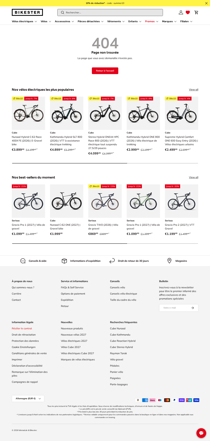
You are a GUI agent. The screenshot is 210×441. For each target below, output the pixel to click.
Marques (167, 21)
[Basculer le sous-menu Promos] (157, 21)
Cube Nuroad (117, 328)
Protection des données (25, 340)
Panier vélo (116, 371)
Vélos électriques (22, 21)
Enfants (133, 21)
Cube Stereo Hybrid (121, 347)
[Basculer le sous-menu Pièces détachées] (102, 21)
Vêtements (114, 21)
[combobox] (110, 12)
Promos (150, 21)
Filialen (184, 21)
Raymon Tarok (118, 353)
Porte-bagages (119, 384)
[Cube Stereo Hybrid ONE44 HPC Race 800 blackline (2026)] (105, 113)
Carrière (16, 293)
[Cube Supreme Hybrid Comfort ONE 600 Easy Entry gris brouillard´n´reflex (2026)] (181, 113)
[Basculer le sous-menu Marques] (175, 21)
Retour (65, 306)
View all (193, 89)
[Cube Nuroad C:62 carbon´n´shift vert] (66, 201)
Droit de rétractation (24, 334)
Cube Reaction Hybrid (123, 340)
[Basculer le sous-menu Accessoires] (73, 21)
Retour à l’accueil (105, 70)
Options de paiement (73, 293)
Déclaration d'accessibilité (27, 365)
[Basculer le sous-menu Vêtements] (123, 21)
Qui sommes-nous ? (23, 287)
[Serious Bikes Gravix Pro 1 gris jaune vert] (143, 201)
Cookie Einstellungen (23, 347)
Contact (16, 299)
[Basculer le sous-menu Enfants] (140, 21)
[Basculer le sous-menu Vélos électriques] (36, 21)
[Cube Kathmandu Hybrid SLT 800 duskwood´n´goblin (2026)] (66, 113)
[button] (187, 12)
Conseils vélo (117, 287)
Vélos (44, 21)
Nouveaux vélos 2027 (73, 334)
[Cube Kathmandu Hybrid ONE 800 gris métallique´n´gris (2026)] (143, 113)
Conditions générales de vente (29, 353)
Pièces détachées (89, 21)
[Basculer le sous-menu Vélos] (50, 21)
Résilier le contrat (22, 328)
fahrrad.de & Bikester (28, 430)
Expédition (67, 299)
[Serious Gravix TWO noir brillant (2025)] (105, 201)
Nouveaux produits (72, 328)
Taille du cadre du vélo (123, 299)
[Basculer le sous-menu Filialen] (191, 21)
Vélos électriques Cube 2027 (77, 353)
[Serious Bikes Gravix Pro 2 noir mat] (181, 201)
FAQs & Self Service (72, 287)
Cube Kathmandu (120, 334)
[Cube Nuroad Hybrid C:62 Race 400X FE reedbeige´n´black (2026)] (28, 113)
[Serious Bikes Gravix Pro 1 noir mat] (28, 201)
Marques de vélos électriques (78, 359)
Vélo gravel (116, 359)
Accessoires (62, 21)
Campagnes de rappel (25, 381)
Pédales (114, 365)
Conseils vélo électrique (123, 293)
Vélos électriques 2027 (74, 340)
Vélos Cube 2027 (71, 347)
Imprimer (17, 359)
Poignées (115, 378)
